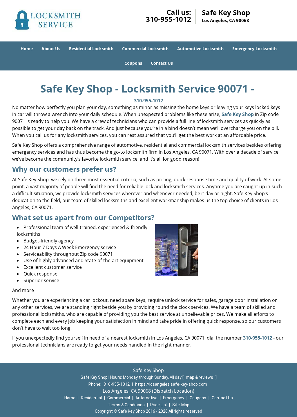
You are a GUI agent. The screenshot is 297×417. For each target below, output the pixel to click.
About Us (50, 48)
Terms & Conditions (126, 405)
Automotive (146, 398)
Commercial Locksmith (145, 48)
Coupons (133, 63)
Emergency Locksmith (254, 48)
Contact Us (162, 63)
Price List (159, 405)
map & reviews (200, 377)
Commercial (118, 398)
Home (27, 48)
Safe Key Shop (238, 114)
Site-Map (180, 405)
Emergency (173, 398)
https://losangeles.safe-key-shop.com (171, 384)
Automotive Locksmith (200, 48)
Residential (91, 398)
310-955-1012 (168, 19)
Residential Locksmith (91, 48)
